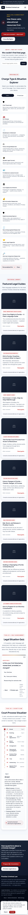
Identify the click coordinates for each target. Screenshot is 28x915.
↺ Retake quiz (14, 690)
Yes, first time (8, 672)
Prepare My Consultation (11, 864)
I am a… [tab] (8, 95)
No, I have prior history (10, 676)
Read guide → (21, 326)
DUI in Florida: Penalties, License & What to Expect (12, 357)
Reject (5, 912)
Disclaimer (4, 901)
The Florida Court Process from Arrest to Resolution (14, 440)
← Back (5, 690)
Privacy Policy (11, 901)
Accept (12, 912)
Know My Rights (8, 39)
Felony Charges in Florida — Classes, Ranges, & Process (12, 482)
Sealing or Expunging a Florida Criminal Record (13, 566)
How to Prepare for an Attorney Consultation (13, 607)
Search (23, 63)
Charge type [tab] (20, 95)
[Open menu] (25, 7)
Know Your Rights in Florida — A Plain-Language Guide (13, 315)
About (5, 897)
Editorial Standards (12, 897)
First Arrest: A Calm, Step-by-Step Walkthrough (13, 399)
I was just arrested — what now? (13, 34)
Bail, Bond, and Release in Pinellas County (12, 524)
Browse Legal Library (9, 869)
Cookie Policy (23, 901)
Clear (18, 267)
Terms (17, 901)
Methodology (21, 897)
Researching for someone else (12, 680)
